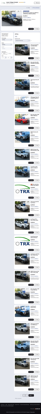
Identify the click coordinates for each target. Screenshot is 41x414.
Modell (3, 46)
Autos (28, 412)
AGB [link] (6, 404)
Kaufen (4, 53)
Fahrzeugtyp (4, 38)
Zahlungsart (4, 51)
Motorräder (33, 412)
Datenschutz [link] (17, 404)
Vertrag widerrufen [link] (11, 404)
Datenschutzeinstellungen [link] (24, 404)
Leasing (9, 53)
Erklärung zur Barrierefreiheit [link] (35, 404)
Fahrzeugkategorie (5, 33)
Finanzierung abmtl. (27, 17)
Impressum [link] (3, 404)
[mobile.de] (37, 408)
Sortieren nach (17, 38)
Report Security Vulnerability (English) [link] (7, 405)
